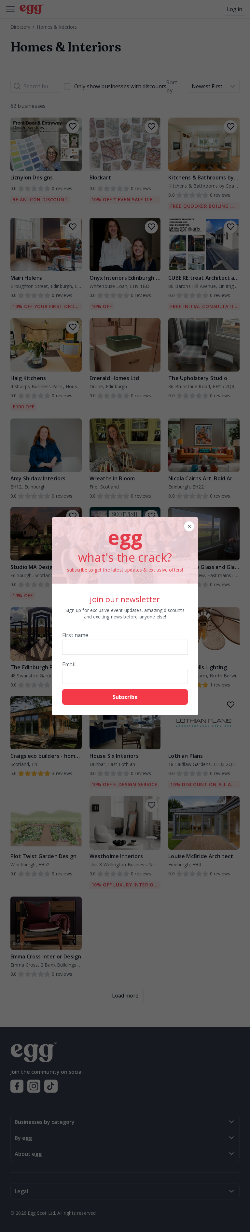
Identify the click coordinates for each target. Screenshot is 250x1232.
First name (75, 635)
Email (69, 664)
